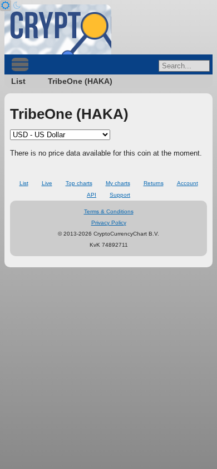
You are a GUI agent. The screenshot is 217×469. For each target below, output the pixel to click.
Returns (154, 183)
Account (187, 183)
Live (47, 183)
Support (120, 195)
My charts (118, 183)
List (18, 81)
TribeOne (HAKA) (80, 81)
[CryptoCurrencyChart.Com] (57, 29)
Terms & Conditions (109, 211)
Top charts (79, 183)
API (91, 195)
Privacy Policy (108, 222)
